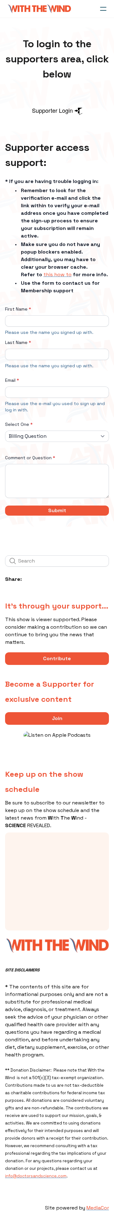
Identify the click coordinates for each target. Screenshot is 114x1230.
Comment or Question (28, 458)
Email (10, 380)
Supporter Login (53, 110)
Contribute (57, 658)
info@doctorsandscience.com (35, 1176)
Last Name (16, 342)
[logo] (39, 9)
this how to (57, 274)
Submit (57, 510)
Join (57, 718)
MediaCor (97, 1207)
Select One (17, 424)
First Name (16, 309)
